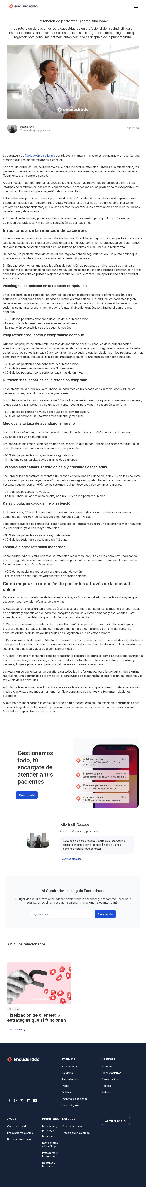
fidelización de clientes (40, 155)
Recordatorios (70, 1079)
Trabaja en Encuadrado (76, 1132)
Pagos (66, 1085)
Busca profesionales (19, 1139)
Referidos (107, 1092)
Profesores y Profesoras (50, 1154)
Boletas (66, 1092)
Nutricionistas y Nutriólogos (50, 1144)
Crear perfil (27, 795)
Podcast (106, 1085)
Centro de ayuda (17, 1126)
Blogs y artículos (111, 1072)
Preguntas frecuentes (20, 1132)
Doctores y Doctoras (48, 1164)
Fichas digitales (71, 1105)
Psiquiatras (48, 1136)
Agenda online (70, 1066)
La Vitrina (67, 1072)
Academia (107, 1066)
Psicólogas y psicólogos (49, 1128)
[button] (135, 6)
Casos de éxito (111, 1079)
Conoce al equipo (72, 1126)
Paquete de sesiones (74, 1098)
